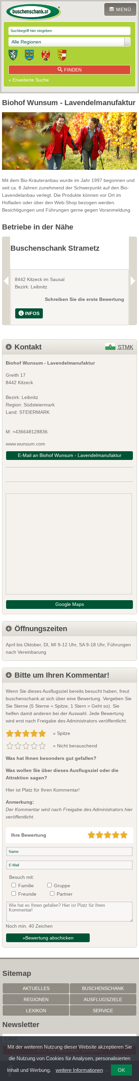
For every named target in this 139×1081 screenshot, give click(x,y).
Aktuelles (36, 988)
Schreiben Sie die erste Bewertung (84, 299)
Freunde (27, 894)
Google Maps (69, 604)
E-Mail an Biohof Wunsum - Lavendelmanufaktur (69, 455)
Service (103, 1010)
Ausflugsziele (103, 999)
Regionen (36, 999)
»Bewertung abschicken (48, 937)
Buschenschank (103, 988)
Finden (73, 69)
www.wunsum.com (25, 443)
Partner (65, 894)
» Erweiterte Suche (28, 80)
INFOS (32, 313)
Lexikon (36, 1010)
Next (133, 281)
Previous (6, 281)
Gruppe (62, 885)
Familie (26, 885)
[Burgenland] (45, 56)
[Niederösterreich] (29, 56)
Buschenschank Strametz (55, 248)
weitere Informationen (79, 1070)
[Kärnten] (62, 56)
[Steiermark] (13, 56)
